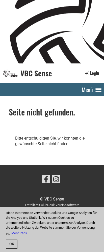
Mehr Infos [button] (19, 233)
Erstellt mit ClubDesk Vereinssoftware (52, 205)
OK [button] (11, 244)
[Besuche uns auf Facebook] (46, 180)
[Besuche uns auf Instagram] (56, 180)
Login (94, 73)
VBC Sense (36, 73)
